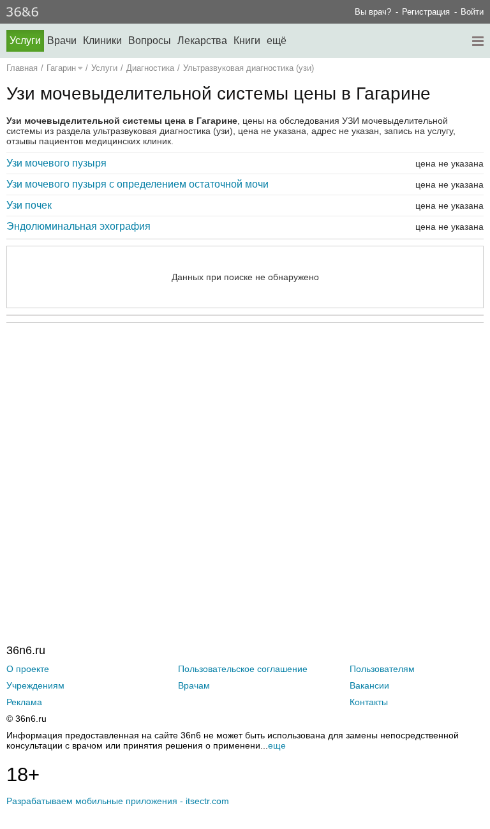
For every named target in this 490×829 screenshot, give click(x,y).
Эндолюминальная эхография (78, 226)
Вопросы (149, 40)
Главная (22, 68)
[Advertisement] (245, 457)
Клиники (102, 40)
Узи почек (29, 205)
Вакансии (369, 685)
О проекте (27, 669)
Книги (247, 40)
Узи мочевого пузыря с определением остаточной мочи (137, 184)
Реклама (24, 702)
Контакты (369, 702)
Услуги (25, 40)
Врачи (62, 40)
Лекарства (202, 40)
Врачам (194, 685)
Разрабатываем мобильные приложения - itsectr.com (117, 801)
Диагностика (150, 68)
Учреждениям (35, 685)
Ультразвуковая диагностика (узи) (248, 68)
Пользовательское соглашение (243, 669)
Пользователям (382, 669)
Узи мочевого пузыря (56, 163)
